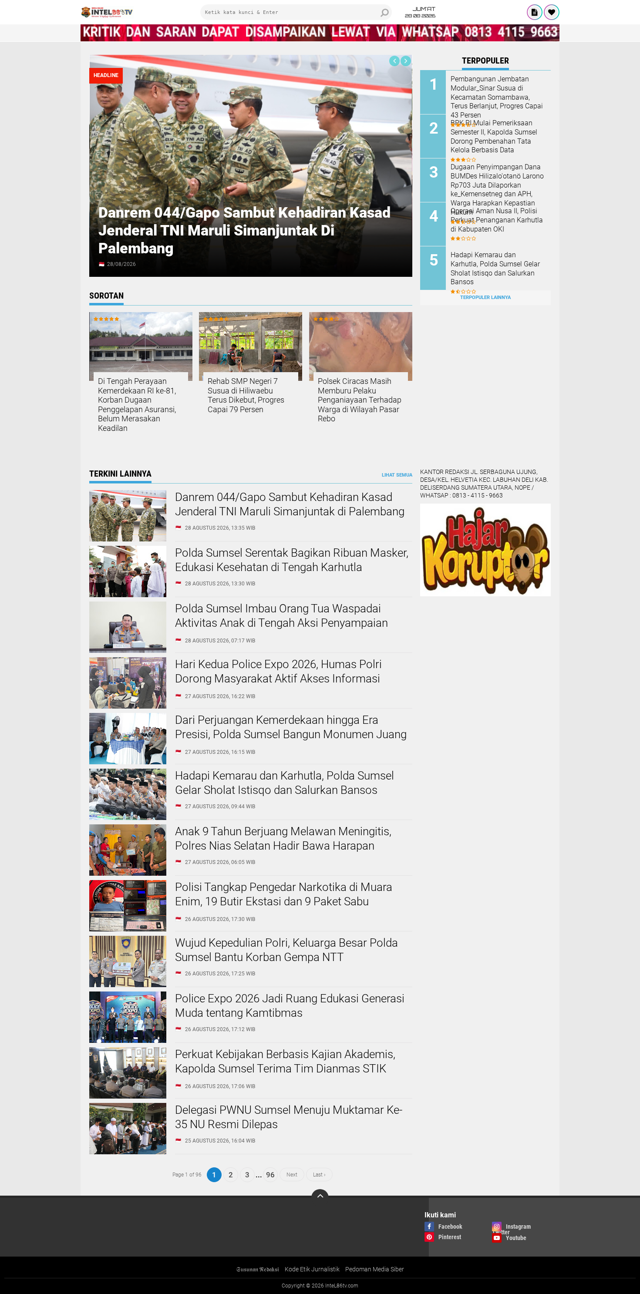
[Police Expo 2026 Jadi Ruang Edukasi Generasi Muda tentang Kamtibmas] (127, 1040)
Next (291, 1175)
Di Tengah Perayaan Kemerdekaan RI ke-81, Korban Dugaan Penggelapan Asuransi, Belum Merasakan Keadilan (137, 404)
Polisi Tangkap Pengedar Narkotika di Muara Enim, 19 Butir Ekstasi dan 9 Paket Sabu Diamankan (283, 902)
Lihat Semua (397, 475)
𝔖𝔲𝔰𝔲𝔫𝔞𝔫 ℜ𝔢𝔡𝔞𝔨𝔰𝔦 (257, 1269)
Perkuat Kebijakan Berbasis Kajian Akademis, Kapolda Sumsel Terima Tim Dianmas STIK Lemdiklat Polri (285, 1069)
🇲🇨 (101, 264)
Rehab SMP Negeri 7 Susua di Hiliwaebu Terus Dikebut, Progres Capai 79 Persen (246, 395)
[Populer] (552, 12)
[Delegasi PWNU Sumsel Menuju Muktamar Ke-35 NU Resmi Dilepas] (127, 1152)
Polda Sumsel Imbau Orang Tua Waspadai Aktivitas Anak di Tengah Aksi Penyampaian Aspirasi (281, 623)
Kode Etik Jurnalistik (312, 1269)
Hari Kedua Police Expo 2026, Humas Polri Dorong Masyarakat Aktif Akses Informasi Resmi (278, 679)
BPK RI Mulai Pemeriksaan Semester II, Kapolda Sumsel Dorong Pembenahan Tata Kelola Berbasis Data (494, 136)
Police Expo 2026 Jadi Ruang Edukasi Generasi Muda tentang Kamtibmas (289, 1006)
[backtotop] (320, 1198)
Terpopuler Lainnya (485, 297)
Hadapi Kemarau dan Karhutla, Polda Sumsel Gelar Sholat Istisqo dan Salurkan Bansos (495, 268)
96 (270, 1174)
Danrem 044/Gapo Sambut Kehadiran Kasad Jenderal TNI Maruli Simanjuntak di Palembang (244, 230)
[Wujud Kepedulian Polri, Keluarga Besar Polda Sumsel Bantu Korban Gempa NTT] (127, 984)
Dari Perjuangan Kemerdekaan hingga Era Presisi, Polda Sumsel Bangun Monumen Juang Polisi (291, 734)
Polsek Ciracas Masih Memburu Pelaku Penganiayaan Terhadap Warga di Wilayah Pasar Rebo (359, 399)
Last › (319, 1175)
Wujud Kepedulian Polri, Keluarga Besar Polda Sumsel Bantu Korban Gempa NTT (286, 950)
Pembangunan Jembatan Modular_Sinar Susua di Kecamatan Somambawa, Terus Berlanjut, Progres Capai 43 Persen (497, 97)
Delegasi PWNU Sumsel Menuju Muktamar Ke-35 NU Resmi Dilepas (288, 1117)
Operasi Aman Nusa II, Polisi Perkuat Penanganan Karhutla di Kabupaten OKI (497, 220)
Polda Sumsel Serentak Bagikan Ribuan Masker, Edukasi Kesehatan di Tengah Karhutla (291, 560)
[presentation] (394, 61)
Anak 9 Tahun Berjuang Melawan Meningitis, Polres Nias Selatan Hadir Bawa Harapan (283, 839)
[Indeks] (535, 12)
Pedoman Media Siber (374, 1269)
